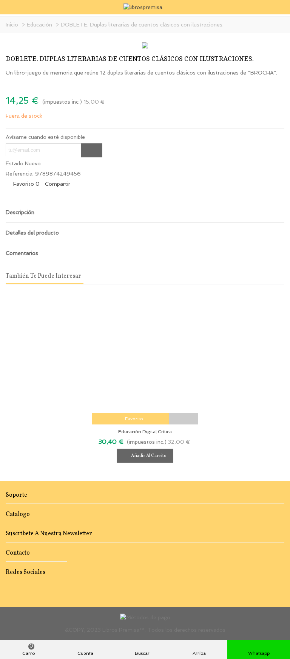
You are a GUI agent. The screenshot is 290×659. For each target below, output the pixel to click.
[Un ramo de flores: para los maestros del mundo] (278, 60)
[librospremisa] (145, 7)
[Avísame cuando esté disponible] (91, 150)
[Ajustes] (277, 7)
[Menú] (13, 7)
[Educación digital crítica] (145, 352)
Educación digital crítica (145, 431)
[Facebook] (9, 588)
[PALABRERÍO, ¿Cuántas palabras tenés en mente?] (266, 60)
